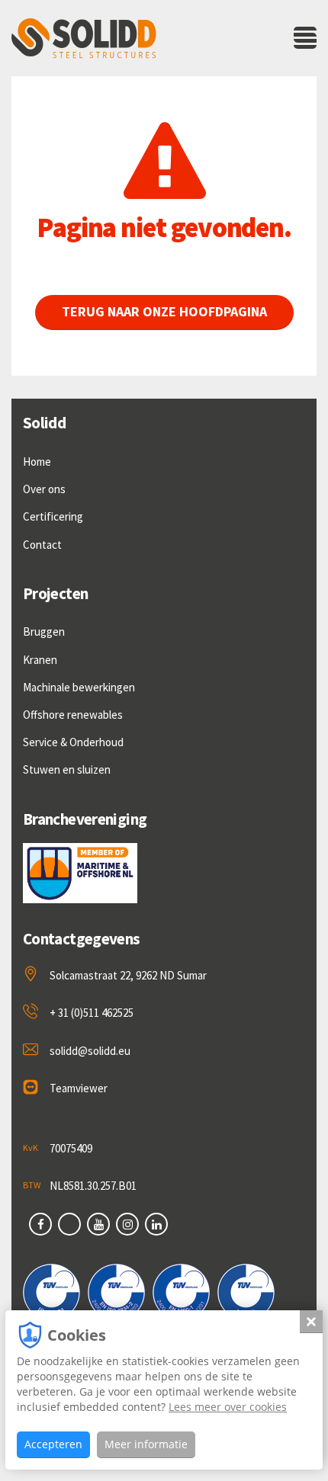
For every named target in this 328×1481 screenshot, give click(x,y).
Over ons (44, 489)
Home (37, 461)
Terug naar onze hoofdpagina (164, 311)
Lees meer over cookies (228, 1406)
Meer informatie (146, 1444)
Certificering (53, 516)
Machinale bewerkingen (79, 687)
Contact (42, 544)
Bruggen (44, 631)
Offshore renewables (73, 714)
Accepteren (53, 1444)
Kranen (40, 659)
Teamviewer (79, 1088)
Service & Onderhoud (73, 742)
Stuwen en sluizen (67, 769)
